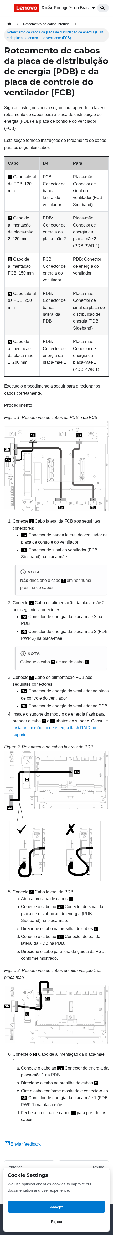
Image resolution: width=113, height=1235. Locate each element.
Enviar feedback (26, 1144)
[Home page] (9, 24)
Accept (56, 1207)
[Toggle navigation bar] (8, 8)
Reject (56, 1222)
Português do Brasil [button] (72, 8)
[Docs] (27, 8)
